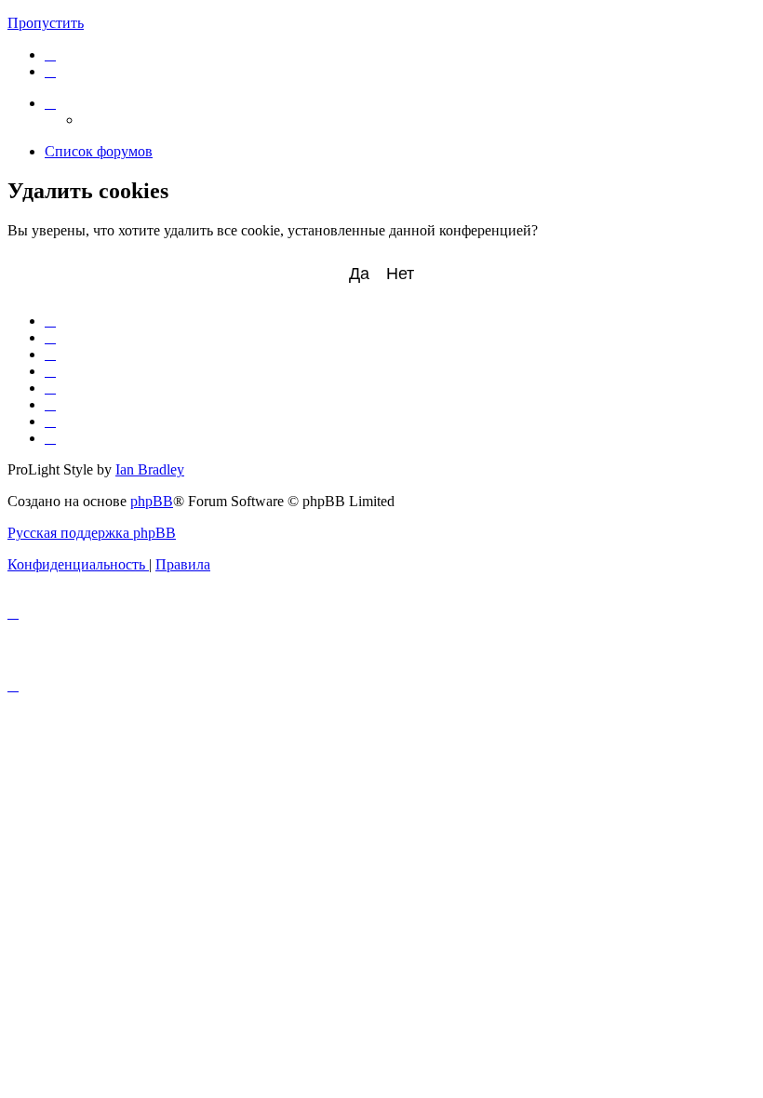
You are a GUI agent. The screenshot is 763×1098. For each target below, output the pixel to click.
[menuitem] (50, 54)
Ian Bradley (149, 469)
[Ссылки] (50, 103)
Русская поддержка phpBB (91, 533)
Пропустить (45, 23)
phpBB (151, 501)
